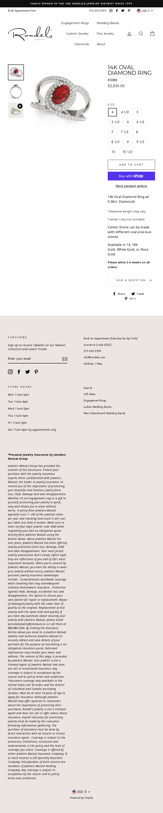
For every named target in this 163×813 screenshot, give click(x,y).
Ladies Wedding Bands (98, 407)
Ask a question (131, 280)
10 (113, 152)
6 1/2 (141, 122)
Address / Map (93, 364)
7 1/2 (125, 132)
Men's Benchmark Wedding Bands (104, 413)
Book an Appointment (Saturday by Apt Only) (111, 338)
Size (111, 104)
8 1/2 (115, 142)
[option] (81, 3)
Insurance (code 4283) (97, 345)
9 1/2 (141, 142)
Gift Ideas (89, 394)
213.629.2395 (97, 11)
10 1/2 (127, 152)
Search (88, 388)
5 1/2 (115, 122)
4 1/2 (125, 112)
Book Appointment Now (22, 11)
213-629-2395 (92, 351)
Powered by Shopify (81, 797)
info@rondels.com (94, 357)
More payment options (131, 186)
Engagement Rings (95, 400)
